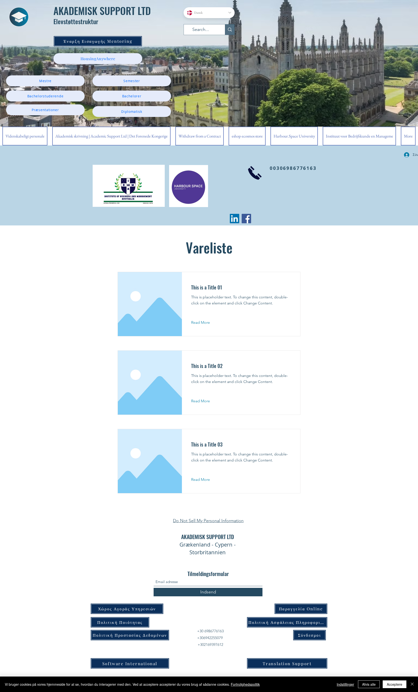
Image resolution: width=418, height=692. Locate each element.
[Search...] (229, 29)
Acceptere (394, 684)
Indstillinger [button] (345, 684)
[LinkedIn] (234, 218)
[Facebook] (246, 218)
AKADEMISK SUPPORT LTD (102, 10)
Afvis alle (369, 684)
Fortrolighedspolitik (245, 684)
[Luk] (412, 684)
